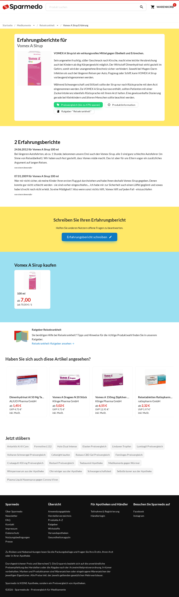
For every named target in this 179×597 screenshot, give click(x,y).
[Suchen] (141, 7)
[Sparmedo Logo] (23, 6)
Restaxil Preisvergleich (61, 462)
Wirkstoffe (54, 528)
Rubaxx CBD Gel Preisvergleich (93, 454)
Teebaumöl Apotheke (91, 462)
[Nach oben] (170, 588)
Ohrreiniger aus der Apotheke (65, 471)
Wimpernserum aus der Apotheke (25, 471)
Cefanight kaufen (60, 454)
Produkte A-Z (55, 519)
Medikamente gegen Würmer (124, 462)
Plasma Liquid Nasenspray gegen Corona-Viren (32, 479)
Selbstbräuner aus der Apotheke (134, 471)
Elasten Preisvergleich (94, 446)
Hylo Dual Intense (67, 446)
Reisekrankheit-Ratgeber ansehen (52, 343)
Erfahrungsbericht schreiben (87, 237)
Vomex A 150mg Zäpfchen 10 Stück (112, 397)
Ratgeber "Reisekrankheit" (76, 111)
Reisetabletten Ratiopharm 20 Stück (155, 397)
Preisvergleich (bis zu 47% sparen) (80, 104)
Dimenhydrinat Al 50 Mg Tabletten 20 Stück (26, 397)
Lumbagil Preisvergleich (150, 446)
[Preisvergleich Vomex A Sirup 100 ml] (32, 280)
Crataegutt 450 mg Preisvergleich (25, 462)
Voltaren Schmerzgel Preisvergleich (26, 454)
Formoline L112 (43, 446)
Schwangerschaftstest (99, 471)
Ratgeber (53, 524)
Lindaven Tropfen (121, 446)
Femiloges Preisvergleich (129, 454)
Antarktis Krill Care (17, 446)
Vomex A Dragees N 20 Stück (69, 397)
